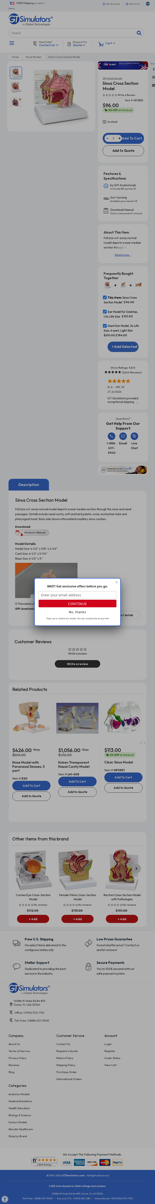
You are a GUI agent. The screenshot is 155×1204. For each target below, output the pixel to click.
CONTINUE (77, 603)
